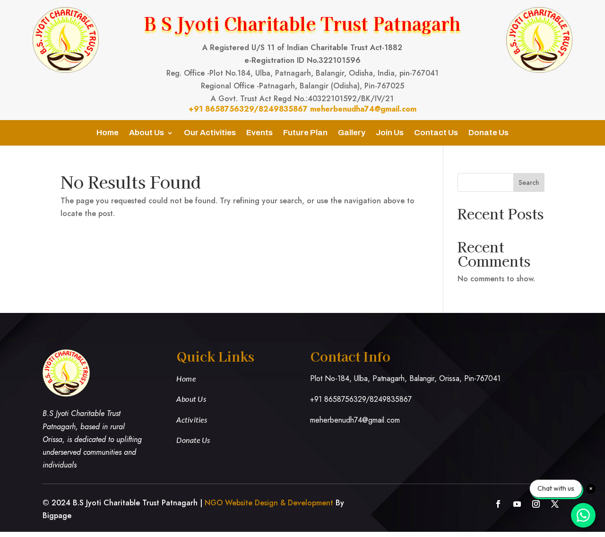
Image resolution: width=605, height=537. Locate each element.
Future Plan (305, 133)
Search (529, 182)
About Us (146, 133)
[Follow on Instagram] (536, 503)
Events (259, 133)
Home (107, 133)
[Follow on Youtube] (517, 503)
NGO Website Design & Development (269, 502)
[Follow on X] (554, 503)
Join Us (390, 133)
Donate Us (488, 133)
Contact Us (436, 133)
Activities (191, 419)
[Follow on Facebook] (498, 503)
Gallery (351, 133)
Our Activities (210, 133)
